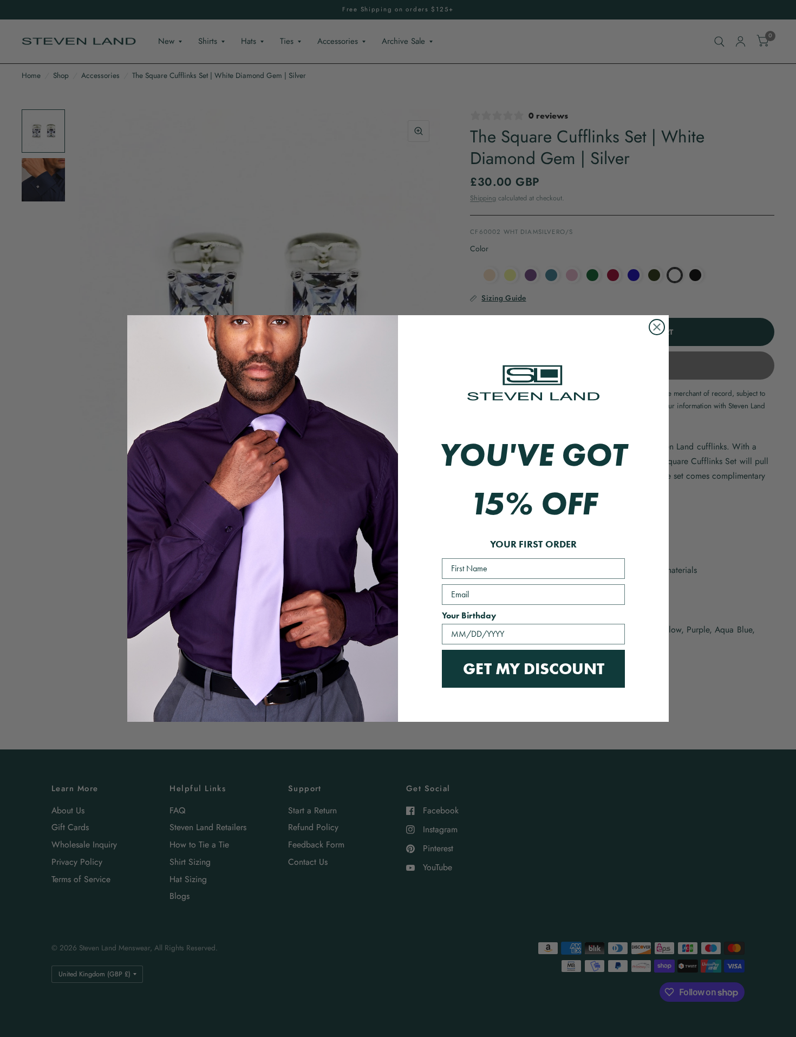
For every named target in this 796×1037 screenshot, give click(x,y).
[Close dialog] (656, 327)
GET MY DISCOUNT (533, 668)
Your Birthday (469, 615)
